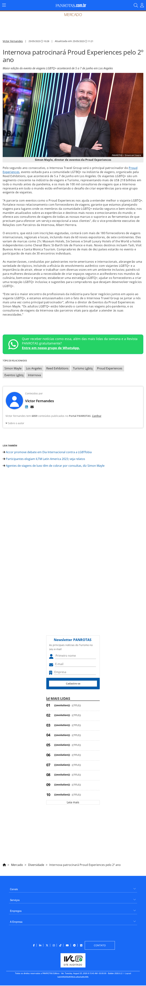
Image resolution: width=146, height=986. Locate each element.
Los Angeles (34, 368)
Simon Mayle (13, 368)
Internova (34, 375)
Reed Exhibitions (57, 368)
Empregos (16, 911)
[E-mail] (32, 407)
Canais (14, 889)
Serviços (15, 900)
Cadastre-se (73, 683)
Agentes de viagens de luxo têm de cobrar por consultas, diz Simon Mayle (55, 466)
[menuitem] (73, 887)
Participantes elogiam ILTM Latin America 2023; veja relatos (45, 459)
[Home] (4, 864)
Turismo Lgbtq (83, 368)
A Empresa (16, 921)
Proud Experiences (109, 368)
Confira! (96, 416)
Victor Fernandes (13, 41)
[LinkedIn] (26, 407)
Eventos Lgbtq (14, 375)
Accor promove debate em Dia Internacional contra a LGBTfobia (48, 452)
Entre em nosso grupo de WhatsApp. (51, 348)
